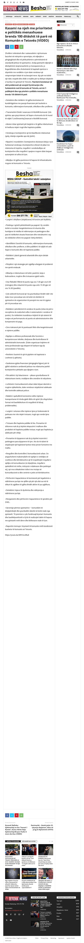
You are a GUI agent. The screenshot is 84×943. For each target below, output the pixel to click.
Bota (31, 16)
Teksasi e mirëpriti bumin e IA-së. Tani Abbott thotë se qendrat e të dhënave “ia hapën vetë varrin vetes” (28, 861)
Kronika (25, 16)
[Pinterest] (17, 47)
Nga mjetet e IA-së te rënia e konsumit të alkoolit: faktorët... (67, 46)
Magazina (59, 16)
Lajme (14, 24)
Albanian (63, 25)
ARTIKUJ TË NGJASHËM (13, 841)
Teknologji (67, 16)
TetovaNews (60, 50)
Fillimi (36, 938)
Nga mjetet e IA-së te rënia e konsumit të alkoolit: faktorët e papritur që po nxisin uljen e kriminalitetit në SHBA (12, 885)
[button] (77, 16)
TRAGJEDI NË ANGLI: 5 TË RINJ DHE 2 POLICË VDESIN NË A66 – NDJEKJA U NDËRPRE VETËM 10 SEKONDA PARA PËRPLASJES (45, 885)
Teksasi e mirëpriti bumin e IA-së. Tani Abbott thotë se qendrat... (46, 914)
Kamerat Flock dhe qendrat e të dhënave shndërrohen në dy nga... (67, 121)
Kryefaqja (9, 16)
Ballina (7, 20)
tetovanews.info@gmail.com (13, 910)
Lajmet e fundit (71, 938)
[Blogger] (4, 2)
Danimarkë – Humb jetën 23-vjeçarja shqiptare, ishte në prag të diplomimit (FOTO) (42, 827)
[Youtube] (23, 2)
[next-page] (52, 841)
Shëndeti (38, 16)
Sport (45, 16)
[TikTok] (17, 2)
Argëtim (51, 16)
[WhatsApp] (21, 47)
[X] (20, 2)
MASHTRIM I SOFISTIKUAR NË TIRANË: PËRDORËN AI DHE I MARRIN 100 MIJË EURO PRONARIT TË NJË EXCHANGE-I (12, 861)
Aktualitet (17, 16)
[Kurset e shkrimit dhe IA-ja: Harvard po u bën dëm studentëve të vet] (68, 61)
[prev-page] (50, 841)
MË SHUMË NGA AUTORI (29, 841)
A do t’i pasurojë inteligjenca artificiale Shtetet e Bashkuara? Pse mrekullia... (67, 96)
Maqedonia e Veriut (23, 24)
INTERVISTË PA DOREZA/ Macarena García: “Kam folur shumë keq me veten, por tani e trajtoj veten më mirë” (45, 861)
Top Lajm (32, 24)
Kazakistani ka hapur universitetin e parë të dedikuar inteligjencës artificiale (65, 147)
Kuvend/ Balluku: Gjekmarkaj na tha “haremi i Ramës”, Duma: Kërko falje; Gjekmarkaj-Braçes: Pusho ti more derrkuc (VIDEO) (16, 829)
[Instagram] (11, 2)
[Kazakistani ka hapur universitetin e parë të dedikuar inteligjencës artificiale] (68, 136)
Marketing (53, 938)
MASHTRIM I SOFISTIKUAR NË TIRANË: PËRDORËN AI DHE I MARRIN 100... (46, 904)
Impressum (61, 938)
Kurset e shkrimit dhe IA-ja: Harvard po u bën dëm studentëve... (67, 71)
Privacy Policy (44, 938)
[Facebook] (7, 2)
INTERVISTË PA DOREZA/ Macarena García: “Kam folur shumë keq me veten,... (46, 925)
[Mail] (14, 2)
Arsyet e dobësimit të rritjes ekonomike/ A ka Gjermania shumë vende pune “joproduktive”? (29, 884)
